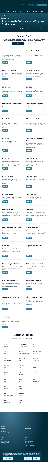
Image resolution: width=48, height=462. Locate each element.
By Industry (30, 43)
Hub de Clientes (42, 4)
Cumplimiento (27, 444)
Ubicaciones (3, 431)
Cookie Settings (28, 442)
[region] (21, 456)
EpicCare (35, 338)
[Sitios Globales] (23, 5)
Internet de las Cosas (5, 441)
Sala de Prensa (4, 430)
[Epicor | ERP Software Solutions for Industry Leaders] (5, 5)
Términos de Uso (28, 439)
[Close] (40, 452)
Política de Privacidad (29, 441)
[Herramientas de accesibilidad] (25, 5)
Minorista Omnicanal (5, 442)
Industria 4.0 (3, 439)
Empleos (3, 428)
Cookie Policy (12, 454)
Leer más (5, 62)
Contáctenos (32, 4)
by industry (38, 39)
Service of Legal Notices (29, 445)
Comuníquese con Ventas (6, 432)
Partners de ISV (27, 430)
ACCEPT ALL (36, 458)
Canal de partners (28, 428)
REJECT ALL (28, 458)
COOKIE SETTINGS (8, 458)
